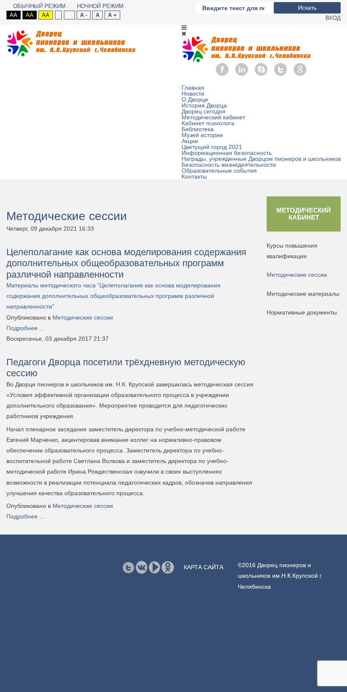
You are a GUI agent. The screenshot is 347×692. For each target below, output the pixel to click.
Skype (261, 69)
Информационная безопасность (227, 152)
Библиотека (198, 129)
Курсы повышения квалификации (292, 250)
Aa (13, 15)
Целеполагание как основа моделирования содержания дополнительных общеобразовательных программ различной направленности (126, 263)
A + (112, 15)
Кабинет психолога (208, 123)
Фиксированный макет (58, 15)
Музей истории (202, 135)
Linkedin (241, 69)
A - (83, 15)
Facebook (222, 69)
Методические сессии (82, 317)
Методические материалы (303, 293)
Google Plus (300, 69)
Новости (193, 93)
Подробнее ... (25, 328)
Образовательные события (219, 170)
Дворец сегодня (204, 111)
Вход (333, 18)
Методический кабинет (213, 117)
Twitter (280, 69)
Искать (307, 7)
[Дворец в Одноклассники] (167, 567)
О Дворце (195, 99)
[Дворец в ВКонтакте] (141, 567)
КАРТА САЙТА (203, 567)
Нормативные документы (302, 312)
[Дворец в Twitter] (128, 567)
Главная (193, 87)
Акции (190, 141)
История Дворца (204, 105)
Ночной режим (100, 6)
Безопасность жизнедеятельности (229, 164)
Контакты (194, 176)
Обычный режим (39, 6)
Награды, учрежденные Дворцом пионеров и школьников (261, 158)
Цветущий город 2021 (212, 146)
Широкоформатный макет (69, 15)
